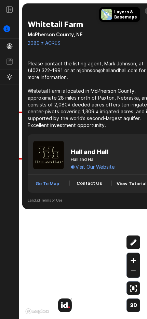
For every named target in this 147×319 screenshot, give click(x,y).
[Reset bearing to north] (133, 225)
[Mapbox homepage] (37, 311)
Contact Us (89, 183)
